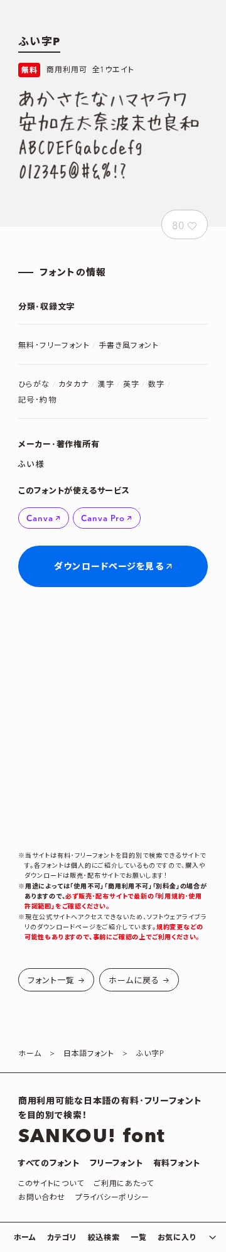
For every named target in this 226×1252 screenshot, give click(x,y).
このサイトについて (50, 1183)
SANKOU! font (92, 1136)
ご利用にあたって (124, 1183)
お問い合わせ (41, 1197)
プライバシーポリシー (112, 1197)
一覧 (138, 1237)
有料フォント (177, 1163)
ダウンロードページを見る (108, 567)
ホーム (25, 1237)
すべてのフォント (49, 1163)
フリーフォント (116, 1163)
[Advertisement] (113, 719)
